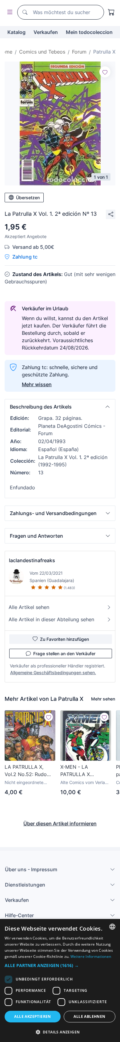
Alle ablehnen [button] (89, 1016)
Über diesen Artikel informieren (60, 823)
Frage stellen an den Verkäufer (64, 653)
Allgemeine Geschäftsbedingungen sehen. (53, 672)
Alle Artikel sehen (29, 607)
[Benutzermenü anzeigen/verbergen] (8, 12)
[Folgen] (104, 71)
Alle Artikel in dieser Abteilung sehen (51, 619)
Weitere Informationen (90, 956)
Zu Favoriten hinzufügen (64, 639)
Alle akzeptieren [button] (32, 1016)
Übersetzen (28, 197)
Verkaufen (46, 32)
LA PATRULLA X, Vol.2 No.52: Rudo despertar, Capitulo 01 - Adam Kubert (27, 771)
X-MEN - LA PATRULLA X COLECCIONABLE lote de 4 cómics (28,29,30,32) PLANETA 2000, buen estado (85, 771)
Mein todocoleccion (89, 32)
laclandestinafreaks (32, 560)
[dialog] (60, 980)
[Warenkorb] (111, 12)
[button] (60, 406)
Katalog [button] (16, 32)
